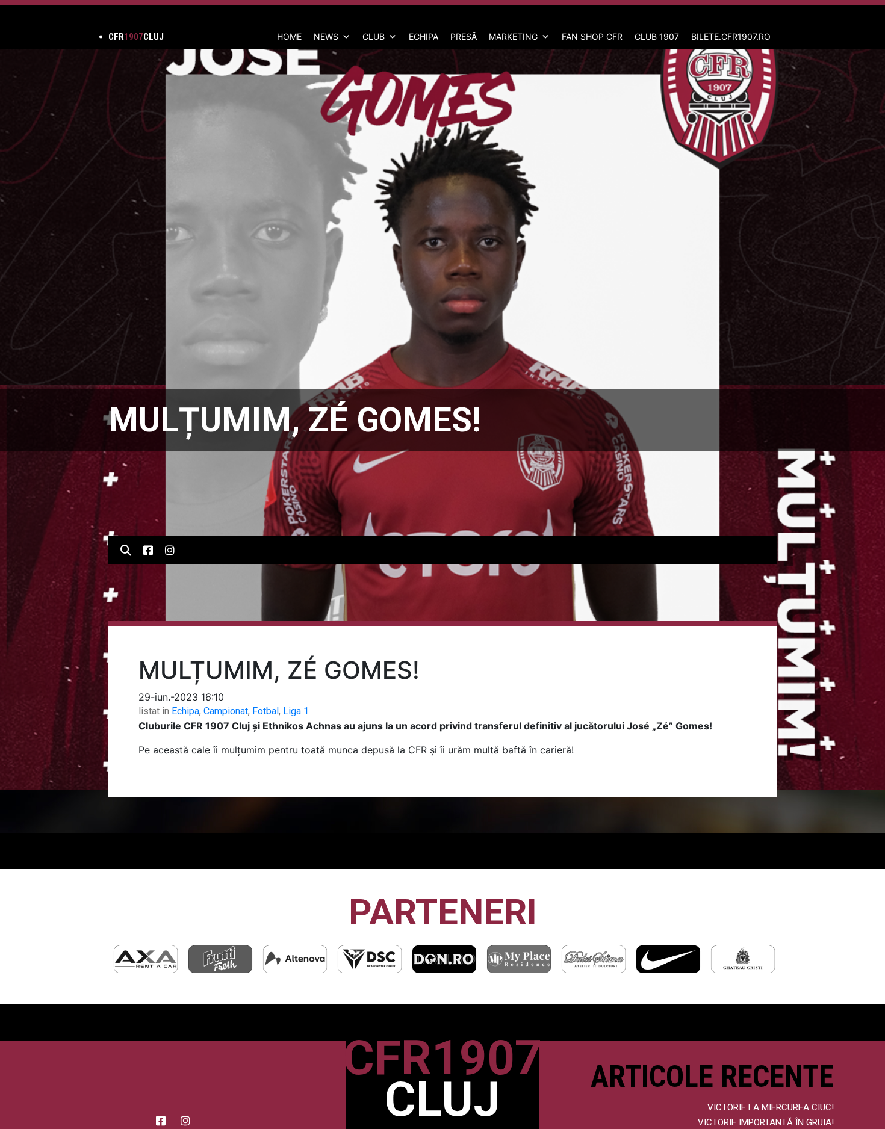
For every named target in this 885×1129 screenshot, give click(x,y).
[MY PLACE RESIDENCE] (444, 959)
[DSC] (295, 959)
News (326, 36)
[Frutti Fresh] (146, 959)
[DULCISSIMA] (519, 959)
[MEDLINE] (743, 959)
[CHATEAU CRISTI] (668, 959)
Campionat (225, 711)
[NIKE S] (593, 959)
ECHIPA (423, 36)
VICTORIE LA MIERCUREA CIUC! (770, 1107)
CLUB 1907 (657, 36)
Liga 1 (296, 711)
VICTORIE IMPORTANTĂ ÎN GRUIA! (766, 1122)
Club (373, 36)
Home (289, 36)
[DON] (370, 959)
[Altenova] (220, 959)
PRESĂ (463, 36)
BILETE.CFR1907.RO (731, 36)
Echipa (185, 711)
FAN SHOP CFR (592, 36)
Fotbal (265, 711)
